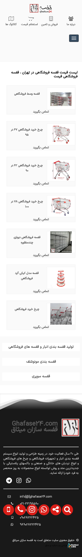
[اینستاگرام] (19, 480)
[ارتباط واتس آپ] (43, 526)
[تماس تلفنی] (19, 526)
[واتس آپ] (28, 480)
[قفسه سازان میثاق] (74, 38)
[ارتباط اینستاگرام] (31, 526)
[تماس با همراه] (7, 526)
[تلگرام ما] (9, 480)
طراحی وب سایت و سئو (56, 545)
